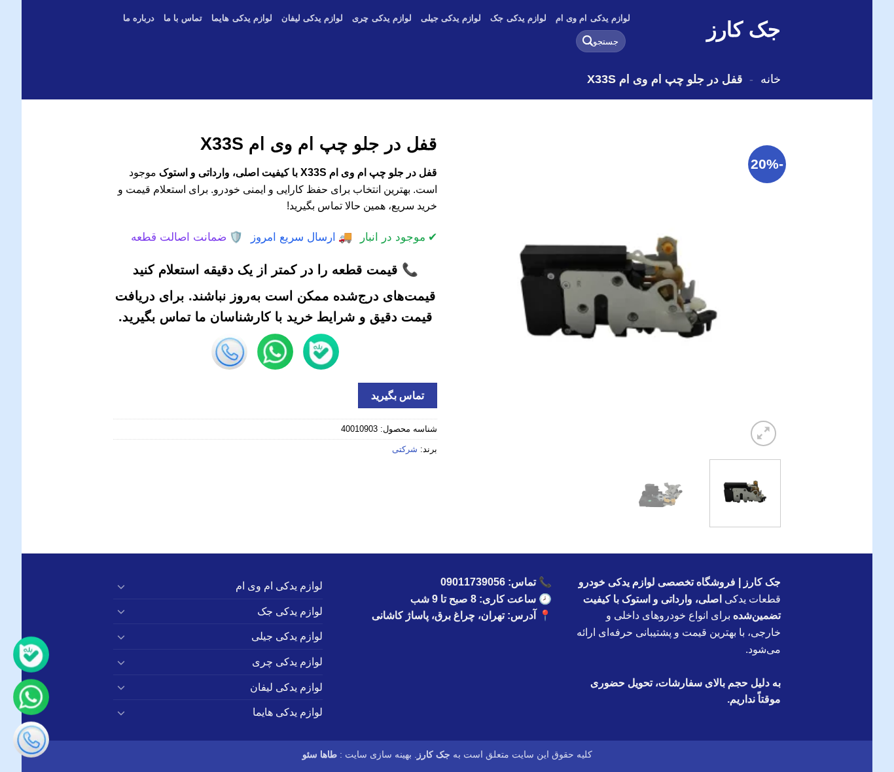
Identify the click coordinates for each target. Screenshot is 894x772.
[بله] (31, 656)
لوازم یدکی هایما (241, 18)
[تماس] (31, 741)
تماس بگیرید (397, 395)
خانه (770, 79)
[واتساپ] (31, 698)
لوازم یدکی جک (518, 18)
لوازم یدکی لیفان (312, 18)
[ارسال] (588, 41)
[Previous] (758, 287)
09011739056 (472, 582)
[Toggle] (121, 586)
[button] (763, 433)
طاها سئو (319, 754)
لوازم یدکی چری (382, 18)
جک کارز (744, 29)
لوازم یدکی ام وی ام (593, 18)
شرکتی (405, 449)
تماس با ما (183, 18)
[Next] (470, 287)
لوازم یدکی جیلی (451, 18)
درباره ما (138, 18)
